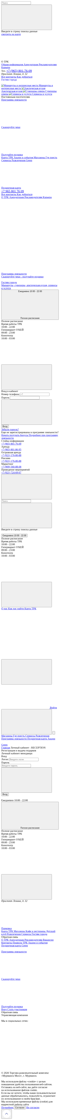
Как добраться (24, 76)
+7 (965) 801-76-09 (19, 70)
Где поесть (51, 157)
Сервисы (6, 160)
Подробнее (7, 1107)
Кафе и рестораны (36, 931)
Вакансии (48, 939)
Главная (5, 747)
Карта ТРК (7, 157)
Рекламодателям (48, 64)
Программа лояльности (14, 738)
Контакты (7, 942)
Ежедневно (14, 535)
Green (4, 744)
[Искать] (26, 17)
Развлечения (19, 160)
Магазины (40, 157)
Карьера (5, 67)
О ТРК (5, 197)
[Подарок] (25, 707)
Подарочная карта (11, 187)
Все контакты (9, 76)
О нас (4, 608)
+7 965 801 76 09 (12, 191)
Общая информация (12, 64)
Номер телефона (10, 394)
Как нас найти (16, 608)
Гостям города (9, 79)
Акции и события (24, 157)
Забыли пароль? (10, 429)
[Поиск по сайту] (26, 721)
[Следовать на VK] (25, 1045)
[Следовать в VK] (25, 246)
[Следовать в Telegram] (25, 1070)
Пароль (5, 397)
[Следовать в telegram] (25, 221)
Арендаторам (31, 64)
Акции (51, 738)
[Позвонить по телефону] (26, 672)
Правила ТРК (20, 942)
